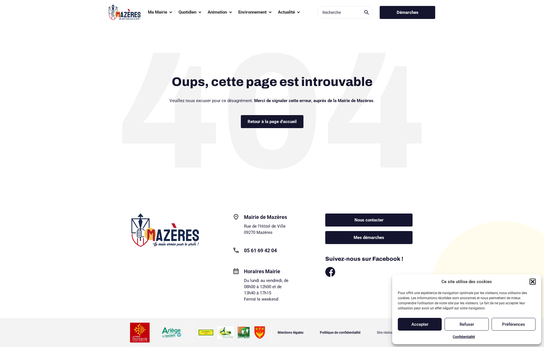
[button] (533, 282)
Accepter (419, 324)
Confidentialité (464, 337)
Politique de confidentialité (340, 333)
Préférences (513, 324)
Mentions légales (290, 333)
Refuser (467, 324)
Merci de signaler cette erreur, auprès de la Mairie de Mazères (313, 100)
